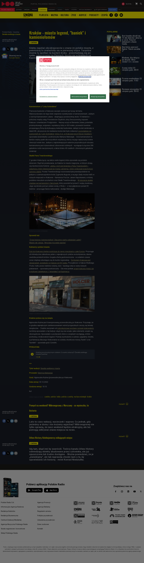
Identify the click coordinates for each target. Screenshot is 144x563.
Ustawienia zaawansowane (48, 96)
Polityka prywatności (84, 77)
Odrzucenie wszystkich (79, 97)
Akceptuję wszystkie (98, 97)
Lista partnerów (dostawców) (49, 89)
